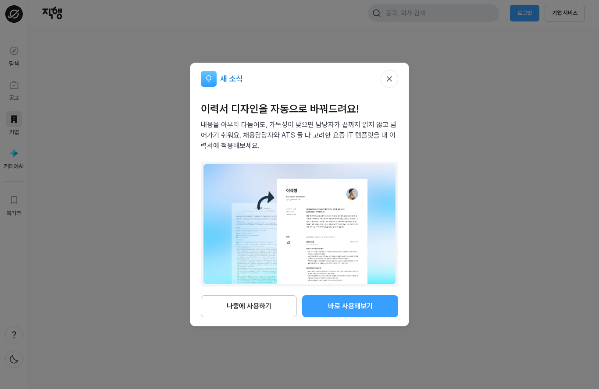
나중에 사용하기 (249, 306)
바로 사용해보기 (350, 306)
